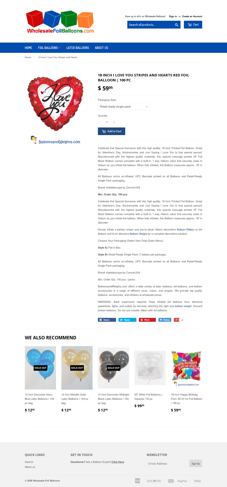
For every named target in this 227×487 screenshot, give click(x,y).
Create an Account (192, 16)
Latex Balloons (78, 48)
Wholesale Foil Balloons (46, 480)
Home (28, 48)
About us (30, 467)
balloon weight (183, 306)
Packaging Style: (107, 100)
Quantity (102, 115)
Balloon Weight (138, 233)
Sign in (173, 16)
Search (29, 462)
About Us (101, 48)
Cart (196, 24)
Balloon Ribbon (186, 229)
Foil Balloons (48, 48)
